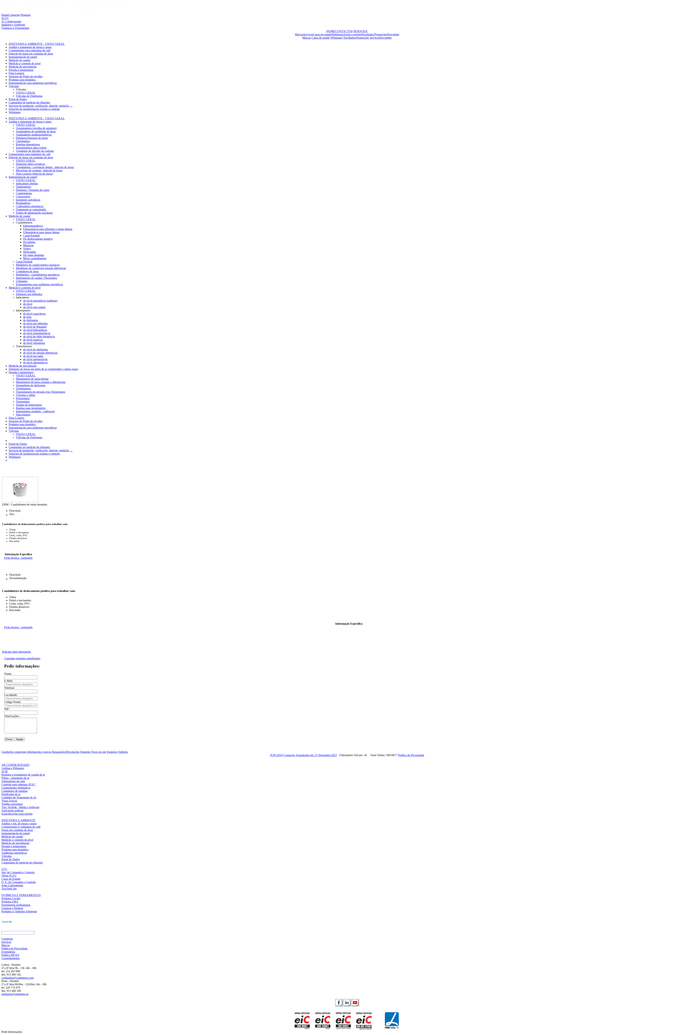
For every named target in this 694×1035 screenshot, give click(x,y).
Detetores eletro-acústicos (30, 163)
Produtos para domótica (22, 79)
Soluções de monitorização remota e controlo (34, 108)
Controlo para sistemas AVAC (18, 784)
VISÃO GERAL (26, 92)
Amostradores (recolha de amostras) (36, 128)
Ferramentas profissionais (15, 904)
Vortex (27, 248)
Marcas (299, 34)
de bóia (27, 316)
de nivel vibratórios (34, 343)
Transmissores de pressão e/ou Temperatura (40, 391)
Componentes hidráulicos (15, 787)
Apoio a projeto (352, 34)
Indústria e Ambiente (13, 24)
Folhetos (123, 751)
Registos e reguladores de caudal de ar (23, 774)
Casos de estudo (322, 34)
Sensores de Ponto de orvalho (25, 76)
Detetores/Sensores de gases (32, 137)
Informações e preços (39, 751)
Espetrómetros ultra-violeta (31, 147)
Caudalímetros (24, 222)
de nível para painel (34, 307)
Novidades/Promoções (374, 34)
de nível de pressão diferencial (40, 352)
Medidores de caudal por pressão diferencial (41, 268)
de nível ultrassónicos (35, 362)
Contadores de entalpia (14, 790)
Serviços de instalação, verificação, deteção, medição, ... (40, 105)
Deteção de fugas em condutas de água (31, 53)
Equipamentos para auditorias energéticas (39, 284)
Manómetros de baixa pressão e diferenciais (40, 382)
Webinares (337, 34)
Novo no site (98, 751)
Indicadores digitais (27, 183)
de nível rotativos (33, 339)
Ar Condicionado (11, 21)
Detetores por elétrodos (29, 294)
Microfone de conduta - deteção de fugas (39, 170)
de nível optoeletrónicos (36, 333)
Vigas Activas (9, 800)
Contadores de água (27, 271)
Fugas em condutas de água (17, 830)
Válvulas (14, 86)
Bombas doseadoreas (28, 144)
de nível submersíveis (35, 359)
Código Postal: (12, 702)
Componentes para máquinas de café (29, 50)
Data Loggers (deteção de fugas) (34, 173)
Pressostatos (23, 398)
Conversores (23, 196)
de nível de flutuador (35, 326)
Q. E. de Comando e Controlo (18, 882)
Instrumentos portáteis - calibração (35, 411)
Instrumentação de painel (23, 56)
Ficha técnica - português (18, 557)
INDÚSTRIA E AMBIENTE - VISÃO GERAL (37, 43)
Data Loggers (16, 73)
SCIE (4, 771)
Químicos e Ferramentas (15, 27)
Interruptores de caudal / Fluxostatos (36, 277)
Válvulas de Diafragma (29, 95)
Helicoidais (29, 251)
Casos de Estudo (10, 878)
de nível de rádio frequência (39, 336)
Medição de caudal (19, 60)
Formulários (8, 951)
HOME (330, 31)
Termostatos (23, 401)
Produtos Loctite (10, 898)
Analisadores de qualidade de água (35, 131)
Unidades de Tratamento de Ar (18, 797)
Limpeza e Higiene (12, 908)
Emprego (85, 751)
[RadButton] (339, 1002)
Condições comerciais (13, 751)
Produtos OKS (9, 901)
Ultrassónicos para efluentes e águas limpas (47, 229)
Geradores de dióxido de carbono (35, 150)
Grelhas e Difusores (12, 768)
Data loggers (23, 414)
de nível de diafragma (35, 349)
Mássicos (28, 245)
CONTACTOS (344, 31)
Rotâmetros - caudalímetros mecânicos (38, 274)
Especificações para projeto (17, 813)
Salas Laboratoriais (12, 885)
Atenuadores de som (13, 781)
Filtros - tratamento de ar (15, 777)
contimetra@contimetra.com (17, 977)
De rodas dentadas (33, 255)
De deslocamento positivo (38, 238)
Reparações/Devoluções (66, 751)
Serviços (308, 34)
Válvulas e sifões (25, 395)
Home (4, 14)
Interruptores (23, 310)
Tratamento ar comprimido (31, 209)
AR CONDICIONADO (15, 764)
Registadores (23, 203)
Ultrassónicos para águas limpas (41, 232)
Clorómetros (23, 141)
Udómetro (21, 281)
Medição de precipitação (23, 66)
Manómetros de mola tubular (32, 378)
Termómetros (23, 388)
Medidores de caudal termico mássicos (38, 264)
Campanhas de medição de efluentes (29, 102)
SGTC (5, 18)
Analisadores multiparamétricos (34, 134)
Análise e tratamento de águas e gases (30, 47)
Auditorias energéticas (14, 852)
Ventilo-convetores (12, 804)
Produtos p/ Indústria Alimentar (19, 911)
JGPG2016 (276, 755)
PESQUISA (361, 31)
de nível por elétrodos (35, 323)
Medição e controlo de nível (24, 63)
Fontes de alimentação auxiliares (34, 212)
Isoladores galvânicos (28, 199)
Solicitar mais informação (16, 651)
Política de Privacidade (411, 755)
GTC (4, 869)
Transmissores (24, 346)
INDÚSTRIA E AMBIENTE (18, 820)
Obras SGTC (9, 875)
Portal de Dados (18, 99)
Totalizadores (23, 186)
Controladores (24, 193)
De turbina (29, 242)
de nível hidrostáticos (35, 329)
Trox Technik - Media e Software (20, 807)
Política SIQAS (10, 955)
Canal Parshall (31, 235)
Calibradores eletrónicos (29, 206)
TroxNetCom (9, 888)
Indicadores (22, 297)
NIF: (7, 709)
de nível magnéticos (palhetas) (40, 300)
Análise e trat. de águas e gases (19, 823)
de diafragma (30, 320)
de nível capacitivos (34, 313)
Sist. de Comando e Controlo (18, 872)
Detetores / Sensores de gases (32, 190)
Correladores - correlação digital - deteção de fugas (45, 167)
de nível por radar (33, 356)
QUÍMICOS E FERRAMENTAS (21, 895)
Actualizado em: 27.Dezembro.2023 (316, 755)
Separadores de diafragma (30, 385)
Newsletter (393, 34)
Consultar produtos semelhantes (22, 658)
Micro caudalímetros (34, 258)
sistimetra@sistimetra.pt (14, 994)
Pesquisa (26, 14)
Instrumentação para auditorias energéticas (33, 82)
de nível (27, 303)
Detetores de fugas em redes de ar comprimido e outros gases (43, 369)
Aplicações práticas (12, 810)
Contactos (14, 14)
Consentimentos (10, 958)
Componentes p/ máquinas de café (20, 826)
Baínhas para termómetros (31, 408)
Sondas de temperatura (29, 404)
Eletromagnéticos (33, 225)
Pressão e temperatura (21, 69)
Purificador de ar (10, 794)
